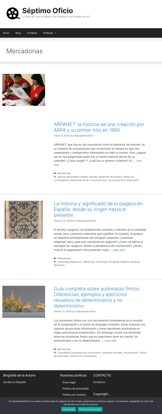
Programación (131, 352)
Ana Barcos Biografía (14, 382)
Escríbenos (99, 382)
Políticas (48, 32)
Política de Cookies (74, 394)
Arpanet (93, 176)
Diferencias (89, 261)
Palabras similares (130, 261)
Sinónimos (59, 265)
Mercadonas (64, 173)
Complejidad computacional (72, 352)
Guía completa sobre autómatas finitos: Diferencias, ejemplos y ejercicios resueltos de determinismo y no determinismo (97, 297)
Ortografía (113, 261)
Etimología (101, 261)
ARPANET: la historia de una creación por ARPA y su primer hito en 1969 (99, 127)
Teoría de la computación (83, 356)
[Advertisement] (100, 97)
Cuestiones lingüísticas (69, 261)
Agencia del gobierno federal (72, 176)
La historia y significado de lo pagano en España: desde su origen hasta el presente (98, 209)
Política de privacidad (75, 388)
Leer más (119, 250)
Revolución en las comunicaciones (89, 180)
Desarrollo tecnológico (110, 176)
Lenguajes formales (112, 352)
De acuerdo (69, 409)
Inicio (6, 32)
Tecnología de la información (123, 180)
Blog (18, 32)
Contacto (32, 32)
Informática (94, 352)
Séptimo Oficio (47, 10)
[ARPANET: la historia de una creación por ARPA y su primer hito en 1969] (23, 105)
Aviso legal (68, 382)
